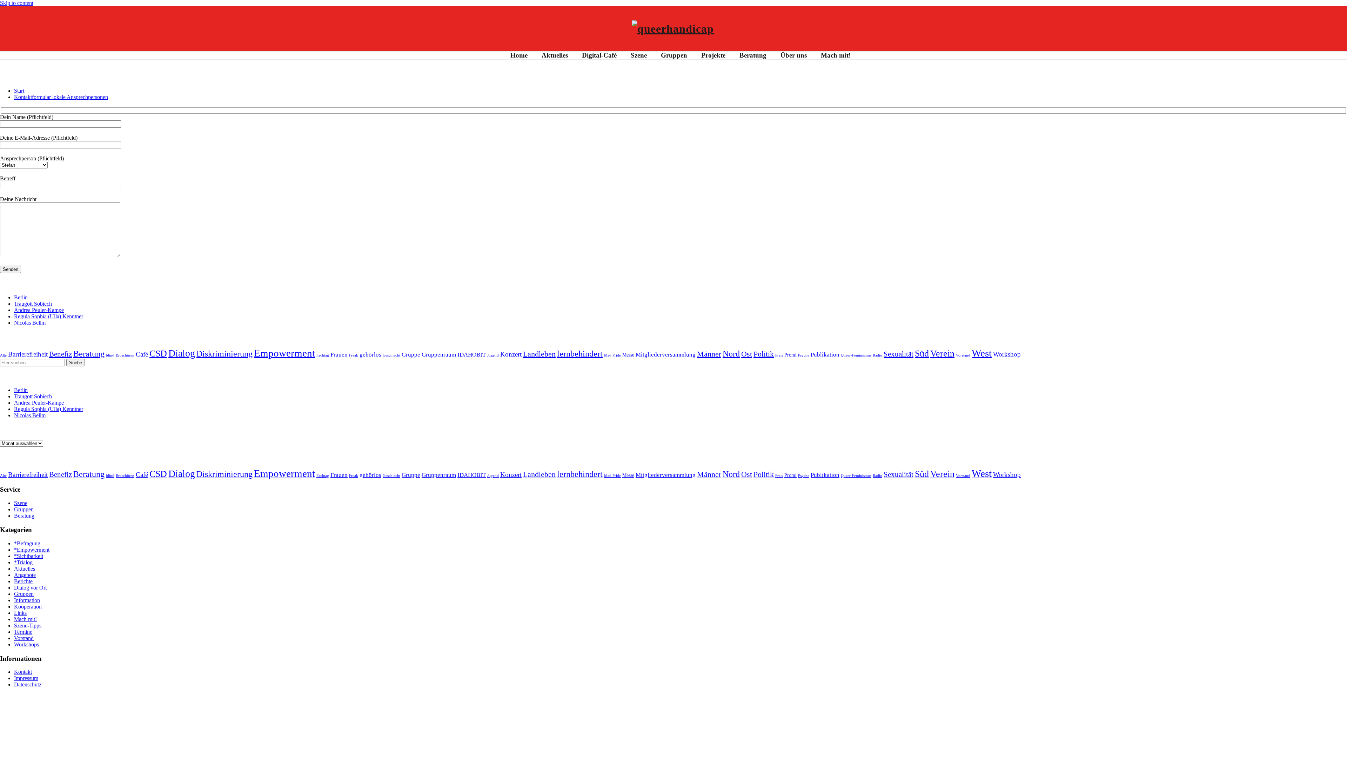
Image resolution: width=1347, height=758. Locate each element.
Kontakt (23, 672)
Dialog (181, 353)
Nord (731, 353)
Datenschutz (27, 684)
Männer (709, 354)
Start (19, 91)
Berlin (21, 297)
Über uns (793, 55)
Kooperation (28, 607)
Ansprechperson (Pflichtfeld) (32, 158)
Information (27, 600)
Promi (790, 355)
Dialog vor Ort (30, 588)
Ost (746, 354)
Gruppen (674, 55)
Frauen (339, 354)
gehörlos (370, 354)
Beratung (752, 55)
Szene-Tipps (27, 626)
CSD (158, 353)
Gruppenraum (439, 354)
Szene (639, 55)
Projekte (713, 55)
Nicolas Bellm (30, 323)
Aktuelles (555, 55)
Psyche (803, 355)
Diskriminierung (224, 353)
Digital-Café (599, 55)
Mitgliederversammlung (666, 354)
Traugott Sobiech (33, 304)
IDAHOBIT (471, 354)
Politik (763, 354)
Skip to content (16, 3)
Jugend (493, 355)
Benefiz (60, 354)
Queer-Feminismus (856, 355)
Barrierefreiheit (28, 354)
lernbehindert (580, 353)
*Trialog (23, 562)
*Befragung (27, 543)
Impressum (26, 678)
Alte (3, 355)
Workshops (26, 644)
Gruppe (411, 354)
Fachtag (322, 355)
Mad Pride (612, 355)
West (982, 353)
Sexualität (898, 354)
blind (110, 355)
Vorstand (963, 355)
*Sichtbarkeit (28, 556)
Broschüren (125, 355)
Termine (23, 632)
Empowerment (284, 353)
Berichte (23, 581)
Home (519, 55)
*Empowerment (31, 550)
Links (20, 613)
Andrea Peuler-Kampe (39, 310)
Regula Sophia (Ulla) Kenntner (48, 316)
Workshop (1007, 354)
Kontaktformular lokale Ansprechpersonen (61, 97)
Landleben (539, 354)
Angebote (25, 575)
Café (142, 354)
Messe (628, 355)
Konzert (511, 354)
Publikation (825, 354)
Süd (922, 353)
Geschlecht (391, 355)
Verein (942, 353)
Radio (877, 355)
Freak (353, 355)
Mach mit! (836, 55)
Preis (779, 355)
